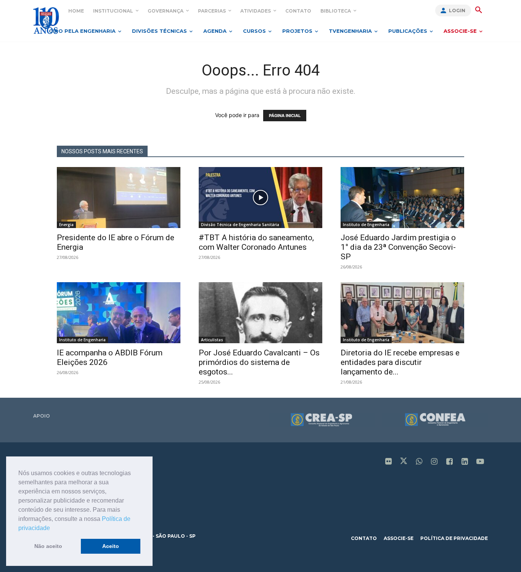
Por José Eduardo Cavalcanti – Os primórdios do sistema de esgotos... (259, 362)
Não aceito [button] (48, 546)
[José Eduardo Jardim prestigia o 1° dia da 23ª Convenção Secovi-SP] (402, 197)
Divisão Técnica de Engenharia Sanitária (240, 224)
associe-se (398, 538)
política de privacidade (454, 538)
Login (457, 10)
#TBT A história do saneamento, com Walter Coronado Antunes (256, 242)
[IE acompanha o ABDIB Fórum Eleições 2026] (118, 312)
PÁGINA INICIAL (285, 115)
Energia (66, 224)
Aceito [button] (110, 546)
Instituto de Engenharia (366, 224)
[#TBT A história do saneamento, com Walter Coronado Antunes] (260, 197)
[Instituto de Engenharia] (46, 20)
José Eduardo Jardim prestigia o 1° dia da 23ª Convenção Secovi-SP (398, 247)
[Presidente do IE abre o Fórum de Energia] (118, 197)
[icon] (388, 462)
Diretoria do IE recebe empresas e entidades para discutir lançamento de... (400, 362)
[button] (52, 528)
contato (364, 538)
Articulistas (212, 339)
